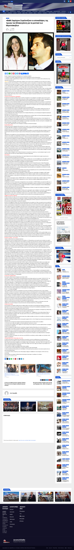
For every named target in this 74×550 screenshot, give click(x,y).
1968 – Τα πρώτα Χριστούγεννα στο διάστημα (65, 422)
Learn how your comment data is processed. (27, 440)
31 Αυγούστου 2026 (8, 498)
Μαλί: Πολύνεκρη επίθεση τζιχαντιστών (65, 105)
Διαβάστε (64, 296)
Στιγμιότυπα (64, 284)
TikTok (21, 521)
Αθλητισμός (34, 11)
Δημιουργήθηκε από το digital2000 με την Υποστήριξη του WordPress (14, 547)
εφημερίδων (66, 217)
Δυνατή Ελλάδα (19, 5)
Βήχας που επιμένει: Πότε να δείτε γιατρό (65, 333)
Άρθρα (66, 547)
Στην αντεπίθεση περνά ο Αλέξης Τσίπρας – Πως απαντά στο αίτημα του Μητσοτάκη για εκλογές (15, 384)
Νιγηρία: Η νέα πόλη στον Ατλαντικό (65, 150)
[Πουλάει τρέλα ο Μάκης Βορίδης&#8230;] (27, 368)
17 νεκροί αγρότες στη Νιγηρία (65, 183)
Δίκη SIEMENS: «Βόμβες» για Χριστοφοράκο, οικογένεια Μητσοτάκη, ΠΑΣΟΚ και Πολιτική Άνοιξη (43, 374)
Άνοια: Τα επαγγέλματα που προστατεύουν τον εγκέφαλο (65, 272)
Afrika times (49, 11)
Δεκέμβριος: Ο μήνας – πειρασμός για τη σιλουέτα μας (66, 353)
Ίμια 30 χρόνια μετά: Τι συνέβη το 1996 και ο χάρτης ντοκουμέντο (65, 417)
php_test (50, 547)
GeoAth (12, 28)
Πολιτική (23, 11)
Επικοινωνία (69, 547)
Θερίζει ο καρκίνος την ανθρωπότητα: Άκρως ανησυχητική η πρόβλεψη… (65, 328)
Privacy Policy (55, 547)
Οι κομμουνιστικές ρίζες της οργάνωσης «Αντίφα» (65, 469)
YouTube (23, 516)
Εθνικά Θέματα (42, 11)
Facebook (22, 511)
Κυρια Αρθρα (64, 433)
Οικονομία (29, 11)
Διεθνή (18, 11)
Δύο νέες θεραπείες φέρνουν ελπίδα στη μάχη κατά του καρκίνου (65, 294)
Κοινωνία (12, 516)
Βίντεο (11, 526)
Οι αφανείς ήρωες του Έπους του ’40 (65, 442)
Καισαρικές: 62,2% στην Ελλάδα (65, 300)
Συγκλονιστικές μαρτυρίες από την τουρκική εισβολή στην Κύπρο (65, 384)
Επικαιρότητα (13, 11)
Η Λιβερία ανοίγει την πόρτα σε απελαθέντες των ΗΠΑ (65, 100)
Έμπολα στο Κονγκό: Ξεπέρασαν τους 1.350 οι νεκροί (65, 144)
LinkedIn (22, 518)
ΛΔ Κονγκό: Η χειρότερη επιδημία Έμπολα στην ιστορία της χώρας (65, 119)
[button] (68, 12)
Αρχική (7, 11)
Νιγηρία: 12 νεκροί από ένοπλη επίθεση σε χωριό (66, 112)
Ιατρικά (64, 269)
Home (47, 547)
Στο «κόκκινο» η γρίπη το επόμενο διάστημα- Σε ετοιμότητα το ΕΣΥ (65, 321)
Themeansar (33, 547)
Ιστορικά (68, 386)
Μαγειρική (64, 11)
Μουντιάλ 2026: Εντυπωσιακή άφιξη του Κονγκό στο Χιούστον (65, 190)
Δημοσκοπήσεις (57, 11)
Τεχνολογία (12, 524)
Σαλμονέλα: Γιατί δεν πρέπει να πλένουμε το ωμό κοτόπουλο (65, 278)
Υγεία (11, 521)
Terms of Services (61, 547)
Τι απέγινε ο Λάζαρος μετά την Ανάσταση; (65, 396)
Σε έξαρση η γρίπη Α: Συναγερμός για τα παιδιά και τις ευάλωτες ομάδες (65, 341)
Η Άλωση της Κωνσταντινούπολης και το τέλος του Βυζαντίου (66, 391)
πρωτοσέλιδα (62, 217)
